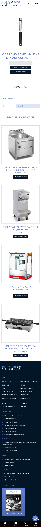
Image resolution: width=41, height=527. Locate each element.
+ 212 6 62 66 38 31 (10, 451)
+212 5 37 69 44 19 (10, 463)
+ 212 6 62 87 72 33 (10, 422)
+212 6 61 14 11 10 (10, 466)
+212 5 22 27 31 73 (10, 419)
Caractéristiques (9, 98)
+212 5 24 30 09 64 (10, 477)
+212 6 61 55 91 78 (10, 480)
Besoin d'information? (21, 67)
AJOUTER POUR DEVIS (20, 71)
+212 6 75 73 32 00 (10, 428)
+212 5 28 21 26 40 (10, 448)
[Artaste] (20, 93)
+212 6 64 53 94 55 (10, 431)
